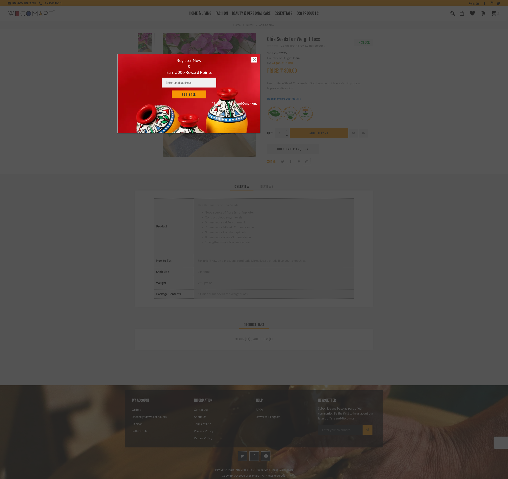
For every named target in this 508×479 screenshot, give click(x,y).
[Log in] (459, 14)
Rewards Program (268, 416)
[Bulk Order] (480, 14)
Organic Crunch (282, 62)
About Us (200, 416)
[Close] (254, 60)
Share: (271, 162)
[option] (145, 43)
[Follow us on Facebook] (254, 456)
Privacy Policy (204, 431)
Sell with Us (139, 431)
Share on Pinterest (298, 161)
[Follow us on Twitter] (242, 456)
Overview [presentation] (242, 187)
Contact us (201, 409)
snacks (239, 339)
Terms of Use (202, 424)
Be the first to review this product (303, 45)
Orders (136, 409)
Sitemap (137, 424)
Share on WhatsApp (307, 161)
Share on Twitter (282, 161)
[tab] (242, 186)
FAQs (259, 409)
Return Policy (203, 438)
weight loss (260, 339)
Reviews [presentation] (267, 187)
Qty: (270, 133)
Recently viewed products (149, 416)
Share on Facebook (290, 161)
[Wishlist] (470, 14)
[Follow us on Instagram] (265, 456)
